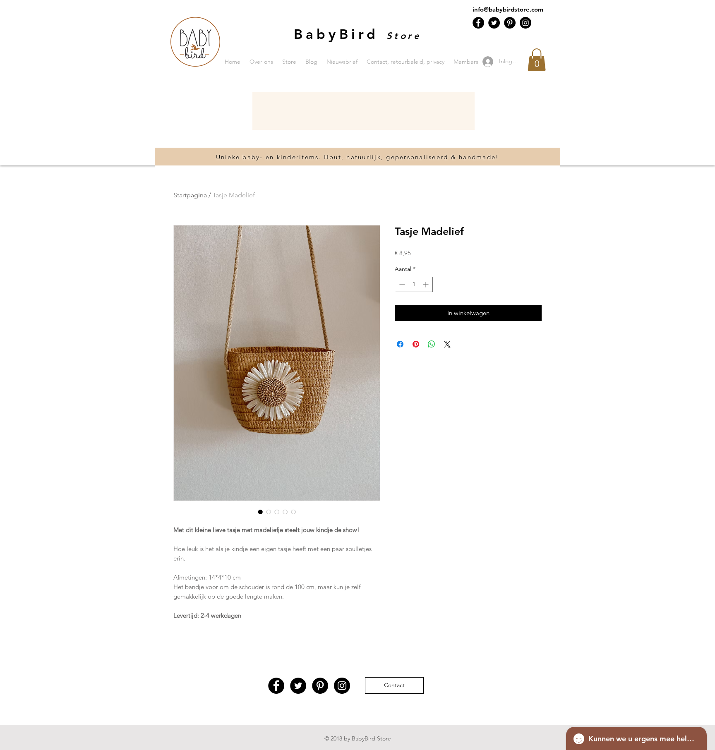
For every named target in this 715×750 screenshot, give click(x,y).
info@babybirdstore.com (508, 9)
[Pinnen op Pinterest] (416, 344)
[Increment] (426, 284)
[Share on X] (447, 344)
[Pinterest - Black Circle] (510, 23)
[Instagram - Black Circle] (525, 23)
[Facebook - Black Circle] (478, 23)
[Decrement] (401, 284)
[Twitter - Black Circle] (494, 23)
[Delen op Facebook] (400, 344)
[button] (536, 59)
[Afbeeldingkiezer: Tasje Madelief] (260, 512)
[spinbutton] (413, 284)
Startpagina (190, 195)
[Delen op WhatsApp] (432, 344)
